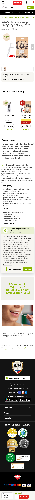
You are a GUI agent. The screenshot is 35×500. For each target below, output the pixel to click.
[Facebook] (19, 392)
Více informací (7, 265)
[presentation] (2, 47)
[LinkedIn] (26, 392)
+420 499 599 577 (19, 385)
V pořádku (27, 269)
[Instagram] (23, 392)
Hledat (30, 7)
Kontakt (4, 350)
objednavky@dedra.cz (24, 348)
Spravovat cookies (14, 269)
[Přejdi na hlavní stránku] (17, 3)
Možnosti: (4, 65)
